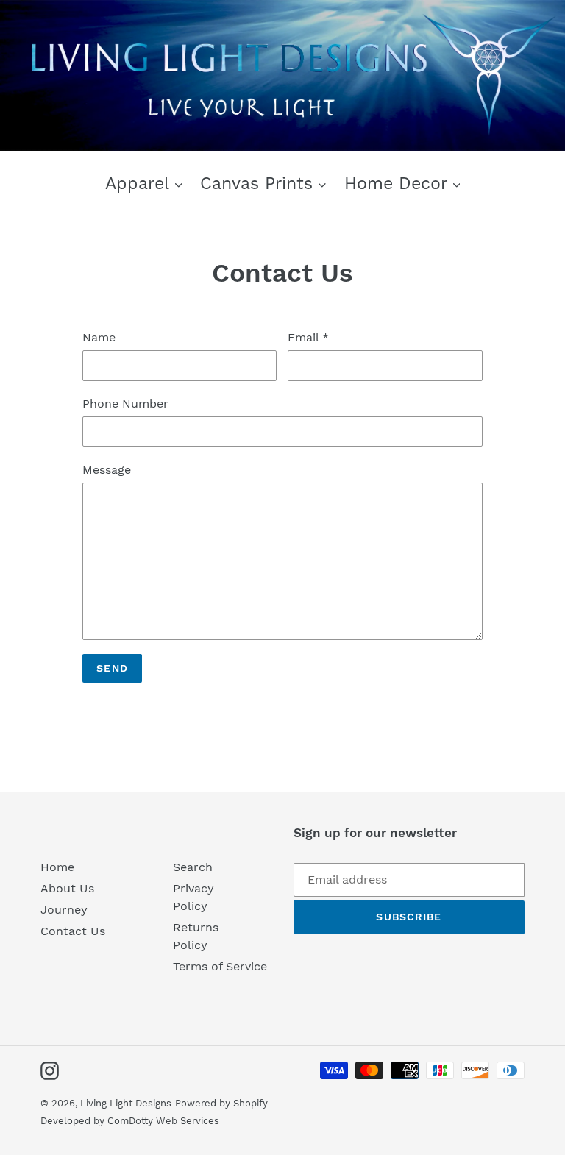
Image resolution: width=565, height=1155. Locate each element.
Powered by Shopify (221, 1103)
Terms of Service (220, 966)
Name (99, 337)
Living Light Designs (125, 1103)
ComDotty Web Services (163, 1120)
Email (308, 337)
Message (106, 470)
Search (193, 867)
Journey (64, 910)
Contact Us (72, 931)
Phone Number (125, 404)
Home (57, 867)
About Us (67, 888)
